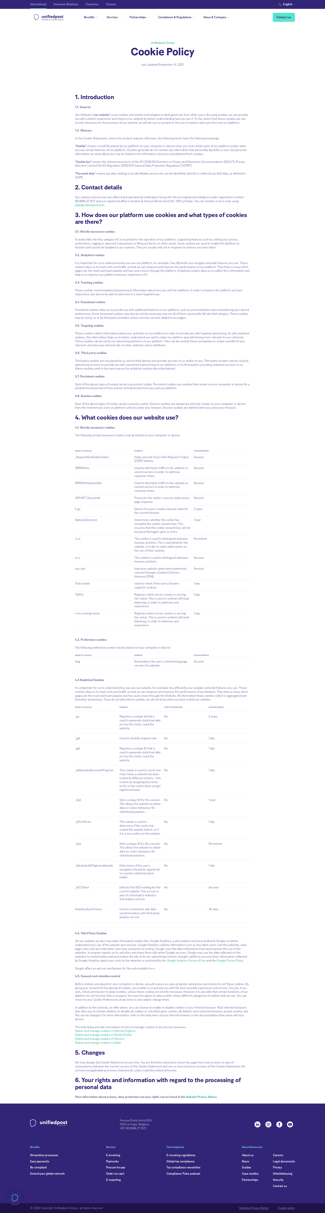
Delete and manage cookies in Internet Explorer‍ (105, 1030)
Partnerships (250, 1179)
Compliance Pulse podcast (183, 1173)
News (245, 1161)
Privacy (277, 1167)
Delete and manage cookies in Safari (98, 1042)
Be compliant (38, 1167)
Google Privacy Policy (229, 960)
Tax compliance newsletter (183, 1167)
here (152, 968)
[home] (48, 17)
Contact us (283, 17)
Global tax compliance (180, 1161)
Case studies (250, 1173)
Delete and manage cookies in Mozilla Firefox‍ (103, 1034)
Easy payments (39, 1161)
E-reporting (113, 1179)
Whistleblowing (282, 1173)
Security (278, 1179)
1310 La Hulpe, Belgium (134, 1124)
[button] (287, 4)
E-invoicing (113, 1155)
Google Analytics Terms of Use (186, 960)
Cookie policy (286, 1208)
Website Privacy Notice (254, 1208)
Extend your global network (47, 1173)
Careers (278, 1155)
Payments (112, 1161)
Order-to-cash (115, 1173)
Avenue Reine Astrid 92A (136, 1120)
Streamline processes (44, 1155)
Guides (246, 1167)
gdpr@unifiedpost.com (89, 205)
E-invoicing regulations (180, 1155)
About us (248, 1155)
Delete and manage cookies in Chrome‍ (99, 1038)
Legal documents (284, 1161)
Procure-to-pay (115, 1167)
